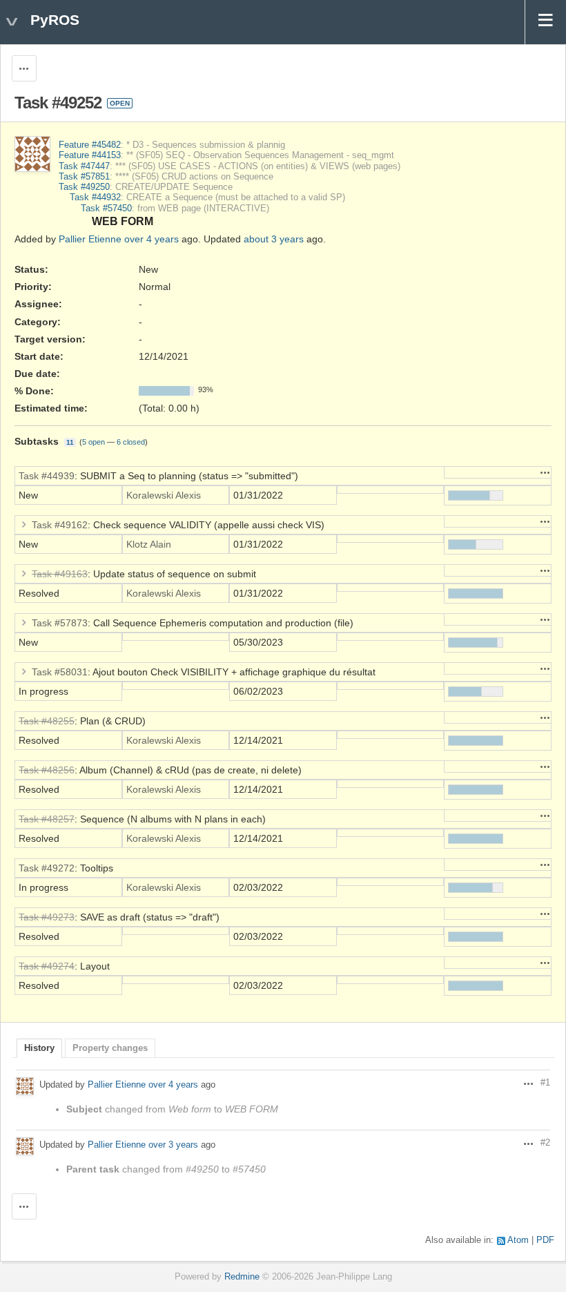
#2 (545, 1143)
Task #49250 (84, 187)
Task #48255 (47, 720)
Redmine (242, 1277)
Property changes (110, 1048)
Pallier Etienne (90, 238)
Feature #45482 (90, 145)
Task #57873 (60, 622)
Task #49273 (47, 917)
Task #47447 (84, 166)
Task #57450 (106, 208)
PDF (545, 1240)
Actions (545, 472)
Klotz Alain (148, 544)
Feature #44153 (90, 155)
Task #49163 (60, 573)
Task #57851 (84, 177)
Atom (518, 1240)
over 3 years (173, 1144)
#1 (545, 1083)
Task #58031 (60, 671)
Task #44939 (47, 475)
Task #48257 (47, 819)
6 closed (131, 442)
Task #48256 (47, 769)
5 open (93, 442)
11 (70, 442)
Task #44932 (95, 197)
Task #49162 (60, 524)
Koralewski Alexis (163, 495)
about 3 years (274, 238)
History (39, 1048)
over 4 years (151, 238)
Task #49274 (47, 966)
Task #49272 (47, 868)
